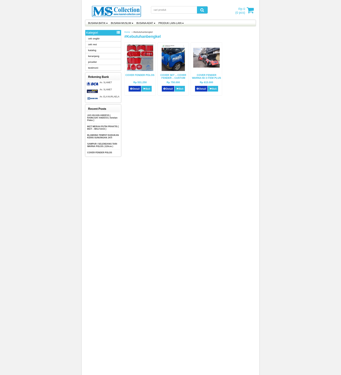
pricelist (92, 61)
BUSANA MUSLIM (121, 23)
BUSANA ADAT (144, 23)
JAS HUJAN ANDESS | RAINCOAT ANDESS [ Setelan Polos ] (102, 118)
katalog (92, 50)
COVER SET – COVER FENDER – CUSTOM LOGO (173, 78)
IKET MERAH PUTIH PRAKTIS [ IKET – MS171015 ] (103, 127)
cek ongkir (94, 38)
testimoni (93, 67)
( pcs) (240, 10)
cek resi (92, 44)
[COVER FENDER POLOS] (140, 70)
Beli (148, 88)
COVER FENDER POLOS (140, 75)
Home (127, 32)
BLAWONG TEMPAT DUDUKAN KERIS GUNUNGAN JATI (103, 136)
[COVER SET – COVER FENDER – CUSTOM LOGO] (173, 70)
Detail (136, 88)
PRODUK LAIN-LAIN (170, 23)
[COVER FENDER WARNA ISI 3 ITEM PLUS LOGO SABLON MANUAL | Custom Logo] (206, 66)
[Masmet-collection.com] (116, 18)
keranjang (93, 56)
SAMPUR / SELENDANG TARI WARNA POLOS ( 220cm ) (102, 145)
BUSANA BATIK (96, 23)
